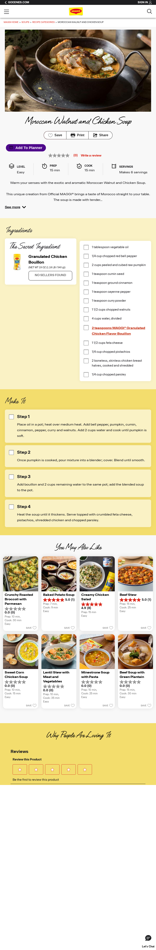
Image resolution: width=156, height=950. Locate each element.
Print (80, 135)
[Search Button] (149, 11)
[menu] (6, 12)
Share (103, 135)
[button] (15, 207)
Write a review (91, 155)
